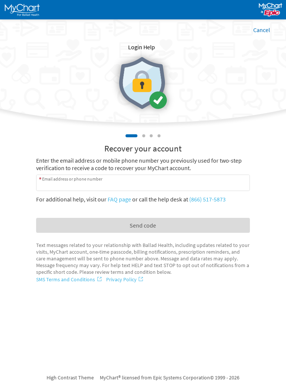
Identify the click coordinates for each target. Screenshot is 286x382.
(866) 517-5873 (207, 199)
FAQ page (119, 199)
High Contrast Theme (70, 377)
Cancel (261, 30)
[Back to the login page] (25, 9)
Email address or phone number (72, 179)
